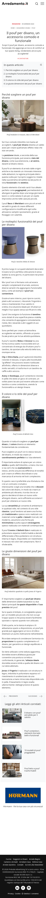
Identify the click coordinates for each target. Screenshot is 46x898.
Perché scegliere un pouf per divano (22, 70)
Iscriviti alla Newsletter (34, 865)
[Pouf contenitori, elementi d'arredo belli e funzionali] (12, 734)
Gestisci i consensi (31, 893)
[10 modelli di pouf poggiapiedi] (12, 752)
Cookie (17, 893)
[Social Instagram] (29, 888)
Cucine (8, 859)
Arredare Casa (25, 862)
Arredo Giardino (9, 865)
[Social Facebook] (23, 888)
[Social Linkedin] (17, 888)
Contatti (20, 865)
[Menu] (42, 3)
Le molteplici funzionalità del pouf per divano (22, 75)
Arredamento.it (15, 3)
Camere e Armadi (11, 862)
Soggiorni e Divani (20, 859)
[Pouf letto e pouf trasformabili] (12, 770)
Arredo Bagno (34, 859)
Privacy (11, 893)
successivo (32, 696)
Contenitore (23, 59)
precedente (13, 696)
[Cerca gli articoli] (37, 3)
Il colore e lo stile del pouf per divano (22, 80)
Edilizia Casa (37, 862)
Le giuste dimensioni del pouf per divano (24, 83)
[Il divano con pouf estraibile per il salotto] (12, 715)
